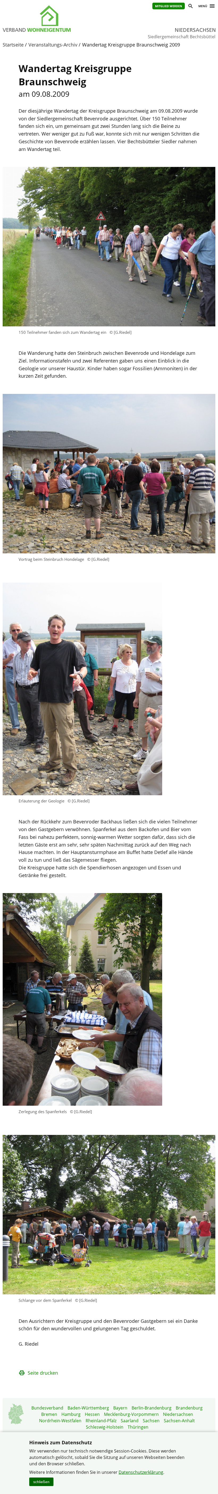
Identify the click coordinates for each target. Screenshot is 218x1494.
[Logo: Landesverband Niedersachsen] (50, 18)
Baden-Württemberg (88, 1408)
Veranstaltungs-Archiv (52, 44)
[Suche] (190, 7)
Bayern (120, 1408)
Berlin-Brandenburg (151, 1408)
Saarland (130, 1421)
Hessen (92, 1414)
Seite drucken (43, 1373)
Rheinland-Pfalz (101, 1421)
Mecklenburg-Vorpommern (131, 1414)
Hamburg (71, 1414)
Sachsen (151, 1421)
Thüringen (138, 1427)
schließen (41, 1482)
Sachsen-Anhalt (179, 1421)
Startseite (13, 44)
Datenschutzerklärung (141, 1472)
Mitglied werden (168, 6)
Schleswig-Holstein (104, 1427)
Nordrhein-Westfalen (60, 1421)
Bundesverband (47, 1408)
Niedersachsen (178, 1414)
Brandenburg (189, 1408)
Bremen (49, 1414)
